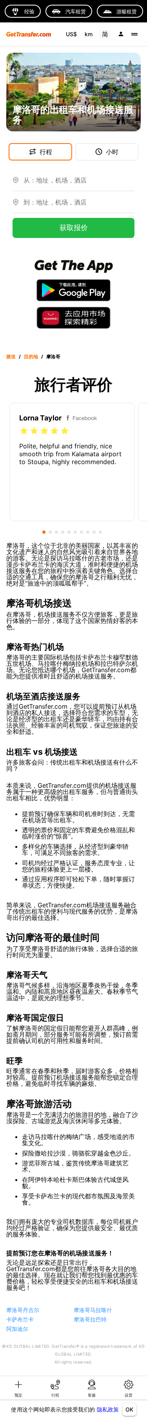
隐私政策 (108, 1409)
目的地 (31, 356)
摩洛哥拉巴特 (90, 1319)
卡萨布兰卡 (20, 1319)
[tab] (18, 1388)
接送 (11, 356)
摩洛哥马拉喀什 (93, 1310)
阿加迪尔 (17, 1328)
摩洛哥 (53, 356)
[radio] (24, 431)
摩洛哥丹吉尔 (22, 1310)
